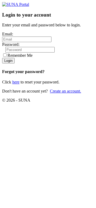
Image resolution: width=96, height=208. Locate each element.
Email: (7, 34)
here (15, 82)
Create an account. (65, 91)
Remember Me (20, 55)
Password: (10, 44)
